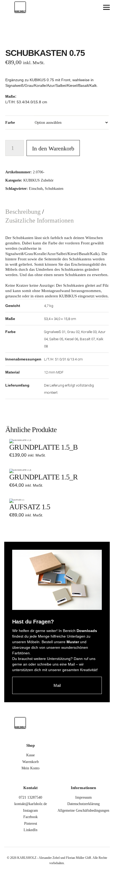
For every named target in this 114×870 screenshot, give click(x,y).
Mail (57, 685)
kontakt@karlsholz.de (30, 804)
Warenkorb (30, 762)
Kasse (30, 755)
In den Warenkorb (53, 148)
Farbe (10, 123)
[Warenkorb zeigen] (92, 7)
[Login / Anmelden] (77, 7)
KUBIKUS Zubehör (38, 180)
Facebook (30, 817)
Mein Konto (30, 768)
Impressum (83, 797)
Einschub (36, 189)
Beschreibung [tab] (23, 211)
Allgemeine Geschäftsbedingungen (83, 810)
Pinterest (30, 824)
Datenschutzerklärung (83, 804)
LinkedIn (30, 830)
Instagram (30, 810)
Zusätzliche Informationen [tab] (39, 220)
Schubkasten (54, 189)
